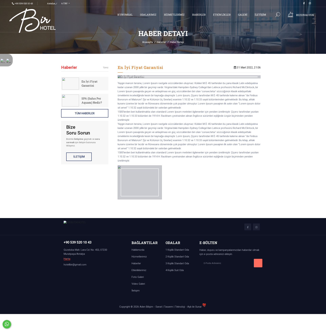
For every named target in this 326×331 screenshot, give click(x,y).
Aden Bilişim (147, 306)
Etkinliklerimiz (139, 270)
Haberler (161, 42)
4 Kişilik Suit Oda (175, 270)
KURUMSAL (125, 14)
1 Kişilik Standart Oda (177, 249)
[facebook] (304, 3)
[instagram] (310, 3)
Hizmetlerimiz (139, 256)
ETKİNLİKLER (222, 14)
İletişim (136, 290)
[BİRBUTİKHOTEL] (32, 20)
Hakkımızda (138, 249)
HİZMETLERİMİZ (174, 14)
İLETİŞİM (260, 14)
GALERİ (242, 14)
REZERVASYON (305, 15)
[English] (2, 63)
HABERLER (199, 14)
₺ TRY (64, 3)
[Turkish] (8, 63)
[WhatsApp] (7, 324)
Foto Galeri (138, 277)
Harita (67, 258)
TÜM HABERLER (85, 113)
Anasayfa (147, 42)
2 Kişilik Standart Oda (177, 256)
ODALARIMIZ (148, 14)
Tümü (105, 67)
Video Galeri (138, 283)
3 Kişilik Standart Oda (177, 263)
